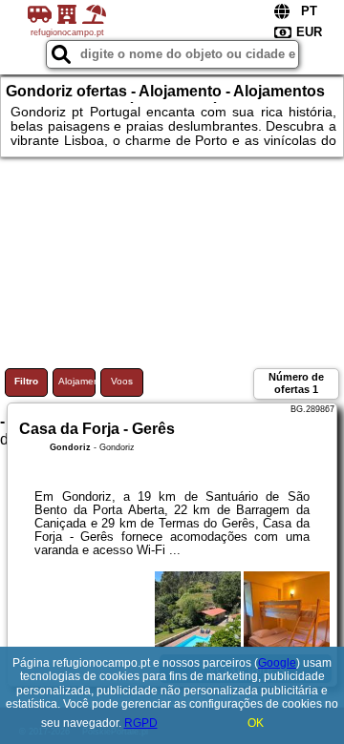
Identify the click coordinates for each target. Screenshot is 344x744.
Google (277, 663)
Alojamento (77, 381)
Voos (122, 381)
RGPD (141, 723)
